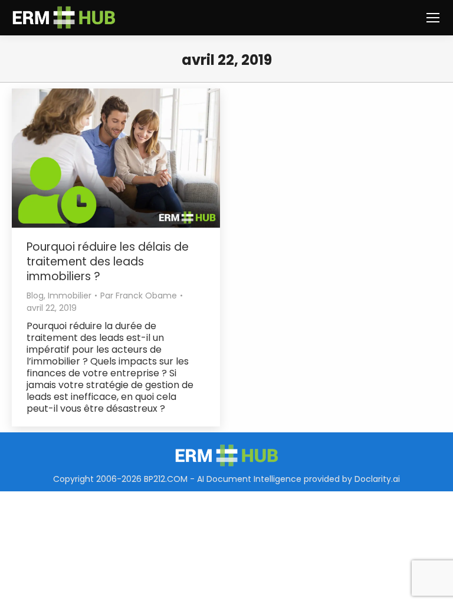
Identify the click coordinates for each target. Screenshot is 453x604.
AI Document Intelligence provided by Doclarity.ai (298, 479)
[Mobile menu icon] (433, 17)
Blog (35, 295)
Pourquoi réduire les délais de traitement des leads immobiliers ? (108, 261)
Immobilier (69, 295)
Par (138, 295)
